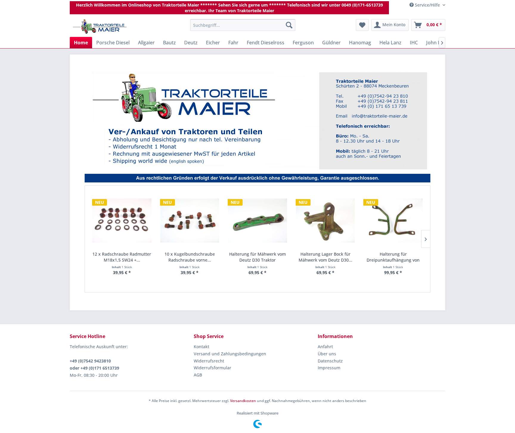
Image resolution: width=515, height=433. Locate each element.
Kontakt (201, 346)
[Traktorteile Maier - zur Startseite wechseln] (100, 26)
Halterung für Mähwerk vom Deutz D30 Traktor (257, 257)
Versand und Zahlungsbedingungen (230, 354)
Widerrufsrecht (209, 361)
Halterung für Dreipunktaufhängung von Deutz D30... (393, 257)
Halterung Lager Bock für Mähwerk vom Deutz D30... (325, 257)
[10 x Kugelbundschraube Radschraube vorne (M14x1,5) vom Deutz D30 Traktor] (189, 220)
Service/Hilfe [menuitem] (427, 5)
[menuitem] (242, 25)
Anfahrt (325, 346)
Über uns (327, 354)
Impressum (329, 368)
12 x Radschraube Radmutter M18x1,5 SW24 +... (121, 257)
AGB (198, 375)
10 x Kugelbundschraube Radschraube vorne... (190, 257)
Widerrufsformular (212, 368)
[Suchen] (289, 25)
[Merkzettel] (362, 25)
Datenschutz (330, 361)
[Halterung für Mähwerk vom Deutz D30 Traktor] (257, 220)
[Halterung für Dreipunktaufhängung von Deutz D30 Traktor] (393, 220)
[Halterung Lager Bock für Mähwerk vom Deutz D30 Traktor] (325, 220)
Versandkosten (243, 400)
